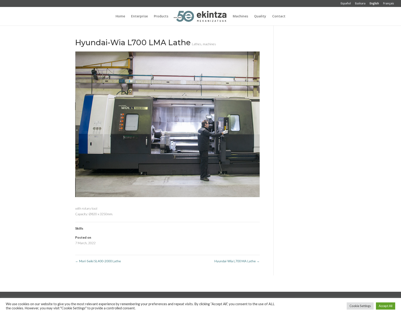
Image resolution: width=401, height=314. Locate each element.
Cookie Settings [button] (360, 306)
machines (209, 44)
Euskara (360, 3)
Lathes (196, 44)
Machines (240, 16)
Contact (278, 16)
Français (388, 3)
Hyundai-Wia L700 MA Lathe (237, 261)
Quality (260, 16)
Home (120, 16)
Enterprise (139, 16)
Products (161, 16)
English (374, 3)
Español (346, 3)
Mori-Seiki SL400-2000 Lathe (98, 261)
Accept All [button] (385, 306)
